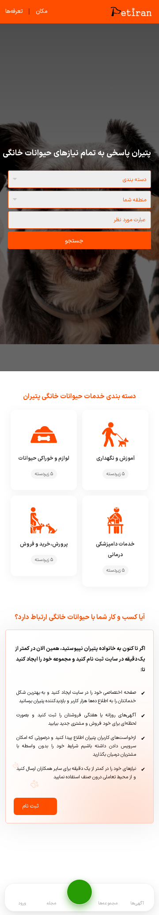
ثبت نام (30, 806)
